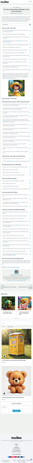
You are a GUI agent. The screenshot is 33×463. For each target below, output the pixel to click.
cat (13, 55)
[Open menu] (31, 1)
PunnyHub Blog (16, 447)
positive (8, 78)
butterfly (12, 30)
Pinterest (12, 280)
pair (18, 109)
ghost (8, 40)
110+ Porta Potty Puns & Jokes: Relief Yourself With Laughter (14, 360)
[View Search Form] (29, 1)
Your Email (4, 406)
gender (4, 120)
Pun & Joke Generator (16, 448)
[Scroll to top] (2, 460)
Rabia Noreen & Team (14, 13)
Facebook (8, 280)
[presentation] (8, 303)
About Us (14, 460)
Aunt (8, 116)
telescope (16, 225)
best (21, 16)
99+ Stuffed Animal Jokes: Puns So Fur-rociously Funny (13, 397)
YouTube (24, 280)
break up (14, 253)
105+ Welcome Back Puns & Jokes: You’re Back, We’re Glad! (24, 313)
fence (22, 218)
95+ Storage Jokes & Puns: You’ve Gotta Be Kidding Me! (25, 287)
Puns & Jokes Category (16, 450)
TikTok (15, 280)
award (14, 161)
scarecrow (9, 161)
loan (18, 202)
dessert (14, 180)
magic (6, 38)
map (13, 125)
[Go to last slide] (2, 307)
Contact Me (19, 460)
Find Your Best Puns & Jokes (16, 451)
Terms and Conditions (21, 461)
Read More (4, 362)
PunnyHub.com (15, 276)
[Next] (30, 307)
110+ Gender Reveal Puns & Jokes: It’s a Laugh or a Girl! (8, 287)
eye (8, 188)
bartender (18, 40)
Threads (17, 280)
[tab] (15, 318)
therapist (5, 244)
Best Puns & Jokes (24, 279)
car (19, 73)
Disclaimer (23, 460)
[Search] (30, 323)
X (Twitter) (20, 280)
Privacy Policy (28, 460)
